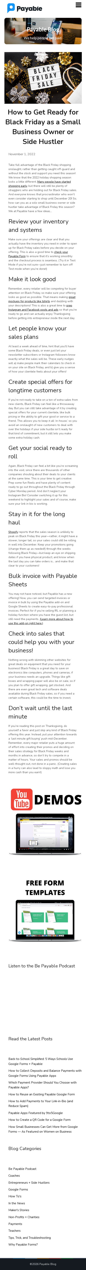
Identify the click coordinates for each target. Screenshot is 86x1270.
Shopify (13, 532)
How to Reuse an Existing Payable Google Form (41, 1094)
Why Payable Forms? (23, 1245)
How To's (14, 1196)
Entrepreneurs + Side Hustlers (29, 1183)
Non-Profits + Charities (23, 1217)
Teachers (14, 1231)
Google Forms (18, 1189)
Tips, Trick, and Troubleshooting (29, 1238)
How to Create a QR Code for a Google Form (39, 1120)
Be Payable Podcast (22, 1169)
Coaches (14, 1176)
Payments (15, 1224)
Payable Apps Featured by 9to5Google (35, 1113)
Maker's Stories (18, 1210)
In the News (16, 1203)
